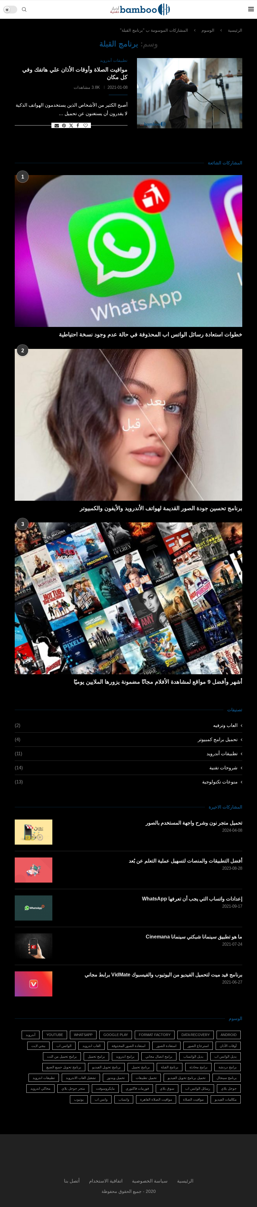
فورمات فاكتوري (137, 1088)
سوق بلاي (167, 1088)
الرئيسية (235, 30)
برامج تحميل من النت (62, 1056)
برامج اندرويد (125, 1056)
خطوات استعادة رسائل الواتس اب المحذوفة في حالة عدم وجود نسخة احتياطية (150, 334)
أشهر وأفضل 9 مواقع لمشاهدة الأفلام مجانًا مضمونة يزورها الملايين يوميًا (158, 682)
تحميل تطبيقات (146, 1078)
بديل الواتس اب (225, 1056)
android (229, 1035)
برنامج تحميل (141, 1067)
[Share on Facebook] (77, 125)
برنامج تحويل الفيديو (106, 1067)
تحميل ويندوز (116, 1078)
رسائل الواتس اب (197, 1088)
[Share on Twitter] (71, 125)
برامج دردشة (227, 1067)
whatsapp (83, 1035)
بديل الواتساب (193, 1056)
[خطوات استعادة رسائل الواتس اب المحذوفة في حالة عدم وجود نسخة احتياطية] (128, 251)
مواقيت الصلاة (193, 1099)
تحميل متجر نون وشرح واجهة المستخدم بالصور (194, 822)
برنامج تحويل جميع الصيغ (63, 1067)
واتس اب (101, 1099)
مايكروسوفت (105, 1088)
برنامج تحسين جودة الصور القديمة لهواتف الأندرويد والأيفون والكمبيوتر (161, 508)
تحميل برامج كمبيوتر (126, 739)
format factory (154, 1035)
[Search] (24, 9)
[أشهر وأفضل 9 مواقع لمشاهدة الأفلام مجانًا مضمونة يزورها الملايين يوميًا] (128, 598)
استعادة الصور (166, 1046)
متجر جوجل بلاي (73, 1088)
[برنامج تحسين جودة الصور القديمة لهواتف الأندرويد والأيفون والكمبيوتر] (128, 425)
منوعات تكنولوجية (126, 781)
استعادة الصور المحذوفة (128, 1046)
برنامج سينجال (227, 1078)
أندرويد (30, 1035)
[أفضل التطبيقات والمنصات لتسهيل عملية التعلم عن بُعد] (33, 870)
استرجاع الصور (198, 1046)
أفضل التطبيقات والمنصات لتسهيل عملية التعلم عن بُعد (185, 860)
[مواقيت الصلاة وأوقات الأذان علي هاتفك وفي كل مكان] (189, 93)
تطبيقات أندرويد (126, 753)
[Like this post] (85, 125)
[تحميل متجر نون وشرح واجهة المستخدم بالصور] (33, 832)
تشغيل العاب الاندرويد (81, 1078)
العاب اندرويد (91, 1046)
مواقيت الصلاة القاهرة (156, 1099)
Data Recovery (195, 1035)
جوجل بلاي (229, 1088)
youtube (54, 1035)
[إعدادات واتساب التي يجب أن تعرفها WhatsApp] (33, 908)
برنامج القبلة (169, 1067)
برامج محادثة (198, 1067)
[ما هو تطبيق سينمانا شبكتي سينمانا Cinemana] (33, 946)
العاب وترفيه (126, 725)
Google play (115, 1035)
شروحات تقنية (126, 767)
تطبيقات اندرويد (44, 1078)
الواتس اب (63, 1046)
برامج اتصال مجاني (158, 1056)
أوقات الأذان (228, 1046)
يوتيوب (79, 1099)
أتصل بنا (72, 1180)
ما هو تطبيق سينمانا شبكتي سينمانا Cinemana (194, 936)
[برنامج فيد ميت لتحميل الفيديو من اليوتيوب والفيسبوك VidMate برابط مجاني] (33, 983)
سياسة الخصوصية (150, 1180)
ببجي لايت (38, 1046)
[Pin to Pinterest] (64, 125)
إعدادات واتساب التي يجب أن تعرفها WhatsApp (192, 898)
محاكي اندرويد (40, 1088)
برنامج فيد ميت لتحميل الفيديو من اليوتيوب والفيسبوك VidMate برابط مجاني (163, 974)
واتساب (123, 1099)
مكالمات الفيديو (226, 1099)
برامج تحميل (96, 1056)
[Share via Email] (57, 125)
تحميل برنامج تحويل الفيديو (187, 1078)
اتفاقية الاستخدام (106, 1180)
